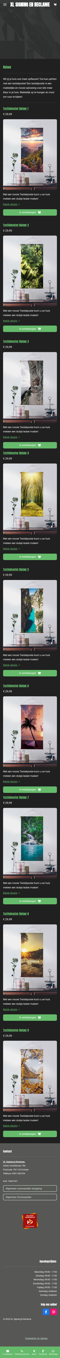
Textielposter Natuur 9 (16, 1030)
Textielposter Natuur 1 (15, 108)
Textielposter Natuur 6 (16, 685)
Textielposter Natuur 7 (16, 797)
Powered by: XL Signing (36, 1338)
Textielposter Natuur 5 (16, 569)
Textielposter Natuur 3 (16, 341)
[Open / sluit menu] (5, 5)
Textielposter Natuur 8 (16, 913)
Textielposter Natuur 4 (16, 453)
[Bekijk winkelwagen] (55, 5)
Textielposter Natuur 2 (16, 225)
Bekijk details (10, 204)
